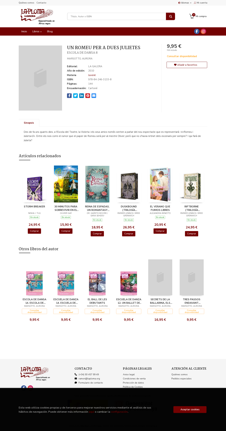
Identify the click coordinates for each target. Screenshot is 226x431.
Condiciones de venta (134, 378)
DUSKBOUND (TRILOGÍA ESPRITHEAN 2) (128, 208)
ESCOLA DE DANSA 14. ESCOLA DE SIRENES (34, 301)
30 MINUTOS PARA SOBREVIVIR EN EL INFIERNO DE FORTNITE (65, 208)
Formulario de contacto (91, 382)
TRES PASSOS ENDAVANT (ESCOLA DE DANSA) (191, 301)
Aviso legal (129, 374)
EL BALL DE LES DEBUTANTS (97, 301)
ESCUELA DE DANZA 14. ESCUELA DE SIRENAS (65, 301)
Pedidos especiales (181, 378)
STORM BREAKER (34, 206)
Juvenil (92, 75)
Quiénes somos (26, 2)
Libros (36, 31)
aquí (91, 412)
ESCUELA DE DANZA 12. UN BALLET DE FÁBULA (128, 301)
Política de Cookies (133, 386)
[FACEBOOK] (197, 31)
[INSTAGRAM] (203, 31)
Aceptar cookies (190, 409)
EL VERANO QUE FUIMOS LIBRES (160, 208)
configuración (119, 412)
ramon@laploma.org (89, 378)
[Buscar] (170, 16)
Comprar (34, 231)
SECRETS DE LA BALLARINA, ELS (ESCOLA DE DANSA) (160, 301)
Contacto (41, 2)
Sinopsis (29, 122)
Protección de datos (133, 382)
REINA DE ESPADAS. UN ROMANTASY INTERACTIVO (97, 208)
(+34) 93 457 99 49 (89, 374)
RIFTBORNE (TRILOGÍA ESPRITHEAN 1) (191, 208)
